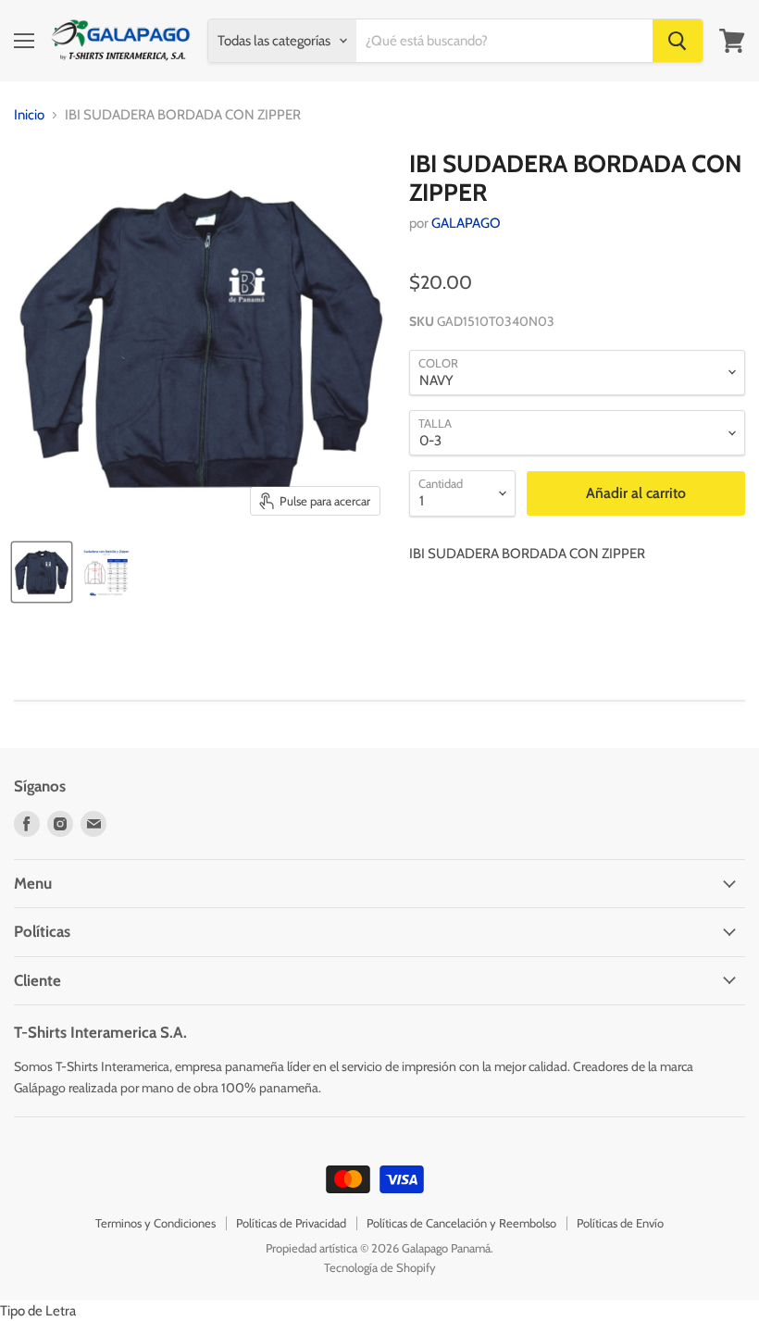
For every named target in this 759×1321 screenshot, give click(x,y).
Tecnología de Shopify (380, 1267)
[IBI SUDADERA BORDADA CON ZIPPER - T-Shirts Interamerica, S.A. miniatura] (41, 572)
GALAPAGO (466, 223)
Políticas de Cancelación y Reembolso (461, 1222)
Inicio (29, 115)
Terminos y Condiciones (155, 1222)
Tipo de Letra (38, 1310)
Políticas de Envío (620, 1222)
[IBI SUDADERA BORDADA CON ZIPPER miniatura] (106, 572)
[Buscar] (678, 40)
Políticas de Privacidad (291, 1222)
